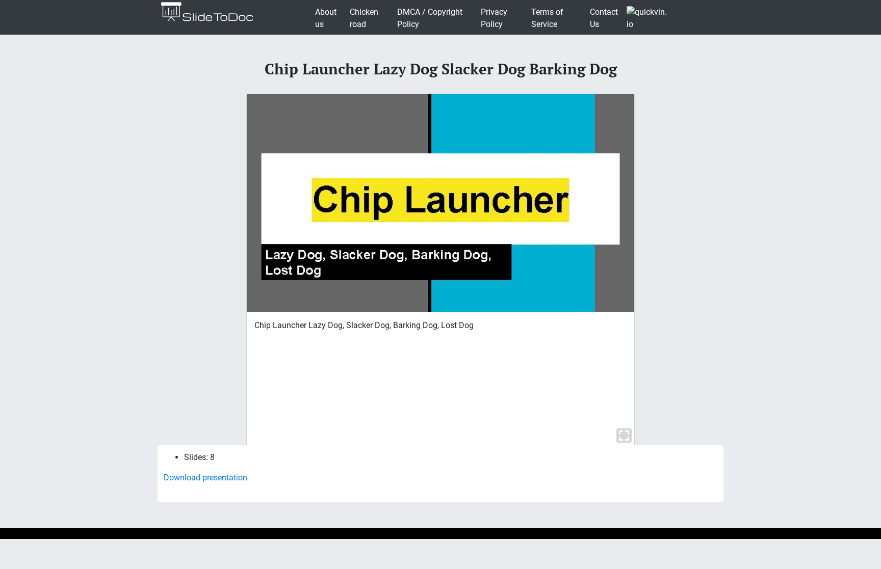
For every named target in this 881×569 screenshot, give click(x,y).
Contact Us (604, 18)
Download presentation (205, 477)
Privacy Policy (494, 18)
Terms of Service (547, 18)
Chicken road (364, 18)
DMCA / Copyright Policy (429, 18)
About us (325, 18)
